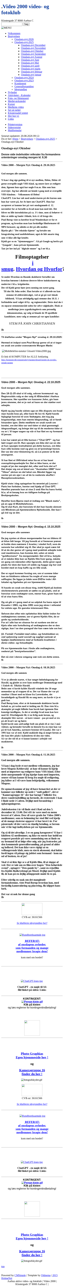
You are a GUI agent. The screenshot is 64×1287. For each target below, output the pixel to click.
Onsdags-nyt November (33, 48)
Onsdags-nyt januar (31, 74)
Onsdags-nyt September (33, 54)
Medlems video (16, 107)
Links (11, 118)
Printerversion (15, 124)
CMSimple (20, 1275)
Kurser (11, 104)
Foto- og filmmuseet (18, 98)
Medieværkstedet (17, 101)
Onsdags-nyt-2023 (24, 80)
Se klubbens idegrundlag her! (32, 923)
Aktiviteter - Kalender (19, 95)
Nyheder (12, 92)
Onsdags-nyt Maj (30, 62)
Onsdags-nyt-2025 (24, 42)
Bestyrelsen (14, 36)
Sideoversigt (14, 127)
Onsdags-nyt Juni (30, 59)
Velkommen (14, 33)
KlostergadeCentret (18, 113)
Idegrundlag (20, 89)
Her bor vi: (13, 116)
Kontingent (20, 83)
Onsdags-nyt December (33, 45)
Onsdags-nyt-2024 (24, 77)
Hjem (15, 138)
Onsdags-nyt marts (30, 68)
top (3, 1266)
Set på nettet (14, 110)
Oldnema (46, 1275)
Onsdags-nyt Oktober (32, 51)
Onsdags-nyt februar (31, 71)
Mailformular (14, 130)
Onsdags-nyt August (31, 57)
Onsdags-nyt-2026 (24, 39)
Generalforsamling (24, 86)
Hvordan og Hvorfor (39, 269)
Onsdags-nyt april (30, 65)
